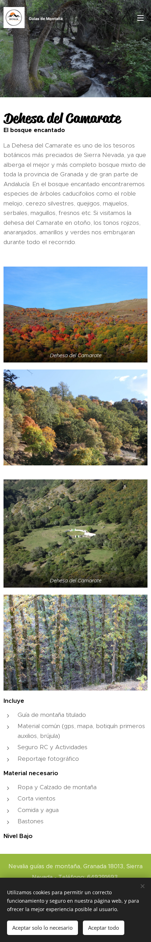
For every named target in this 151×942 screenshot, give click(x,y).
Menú (140, 18)
